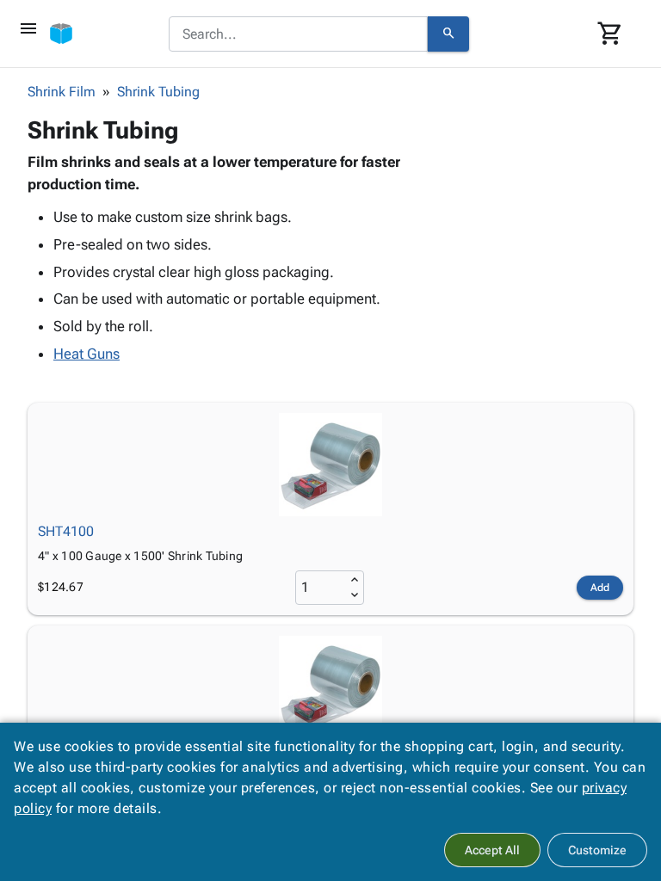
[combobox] (298, 34)
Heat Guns (86, 353)
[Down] (354, 595)
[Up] (354, 580)
